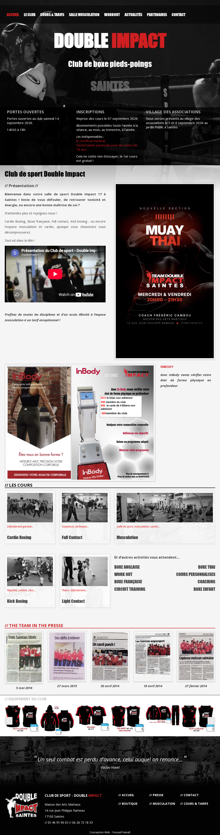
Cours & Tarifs (52, 14)
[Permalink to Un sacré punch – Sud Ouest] (110, 656)
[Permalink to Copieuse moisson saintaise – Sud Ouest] (196, 656)
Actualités (133, 14)
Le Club (29, 14)
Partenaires (157, 14)
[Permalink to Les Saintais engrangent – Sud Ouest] (153, 656)
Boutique (130, 804)
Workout (112, 14)
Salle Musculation (84, 14)
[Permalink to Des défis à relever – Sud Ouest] (67, 656)
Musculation (164, 804)
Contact (178, 14)
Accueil (13, 14)
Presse (158, 795)
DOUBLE (110, 40)
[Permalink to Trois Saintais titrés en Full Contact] (24, 657)
